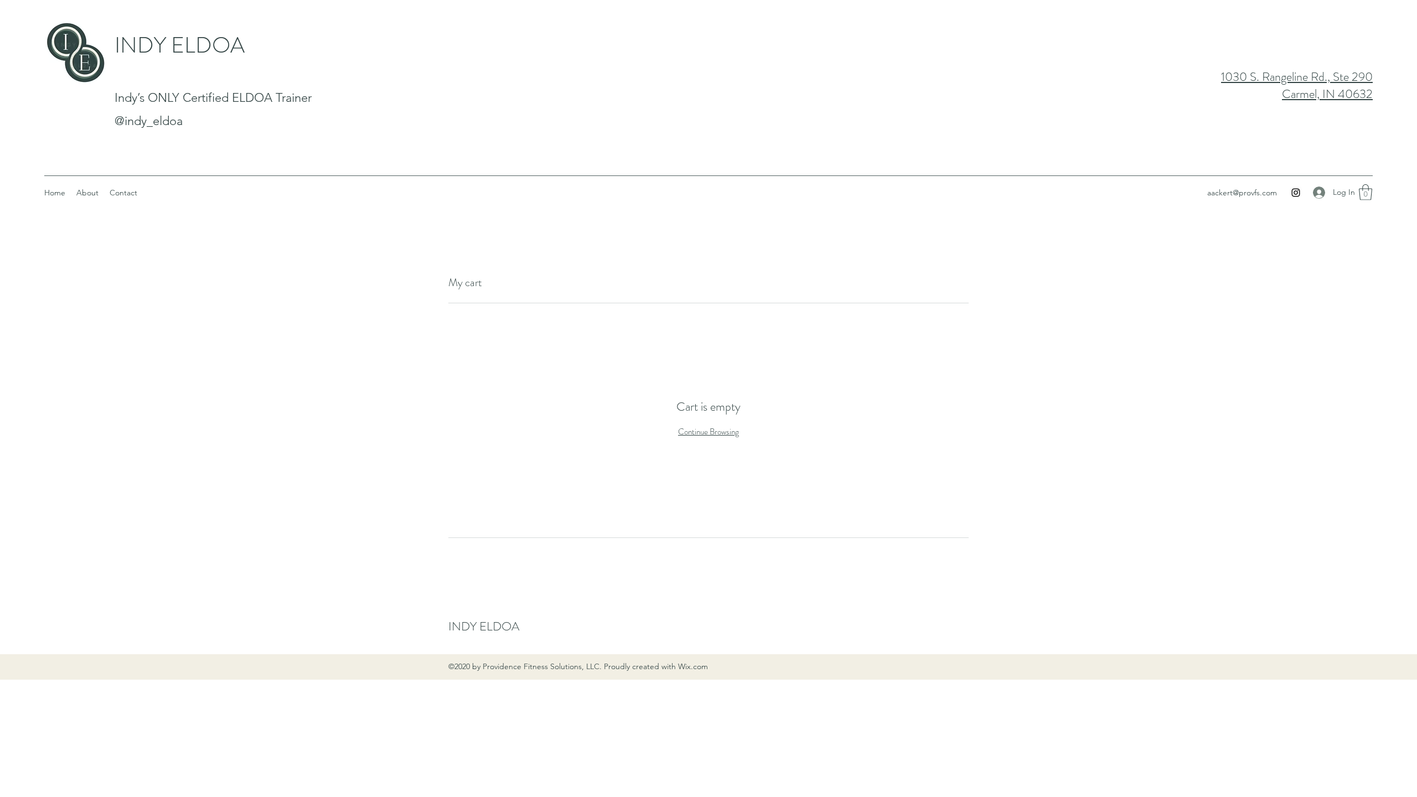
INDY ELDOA (180, 45)
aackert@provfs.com (1242, 193)
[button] (1365, 192)
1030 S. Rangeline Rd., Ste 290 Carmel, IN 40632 (1297, 85)
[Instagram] (1295, 192)
